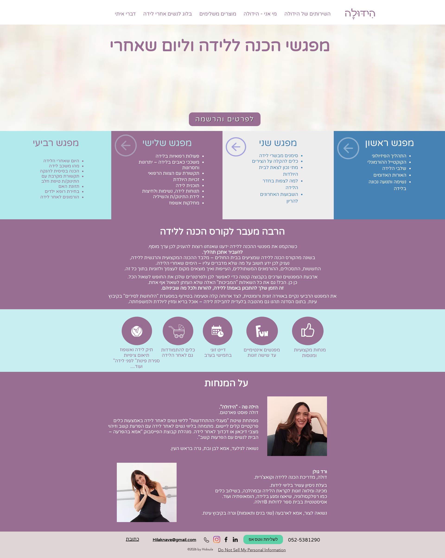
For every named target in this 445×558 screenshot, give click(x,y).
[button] (55, 206)
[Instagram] (216, 539)
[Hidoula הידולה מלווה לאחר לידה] (235, 539)
